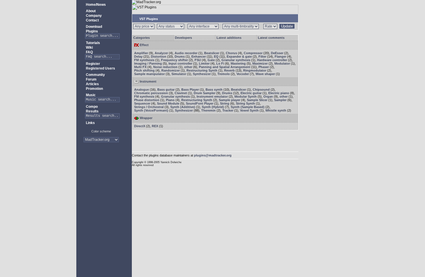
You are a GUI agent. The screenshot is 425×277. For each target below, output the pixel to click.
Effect (144, 45)
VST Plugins (148, 19)
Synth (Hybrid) (213, 107)
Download (93, 27)
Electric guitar (251, 93)
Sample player (229, 100)
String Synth (245, 103)
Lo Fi (220, 63)
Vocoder (242, 74)
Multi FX (140, 67)
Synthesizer (202, 74)
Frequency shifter (174, 60)
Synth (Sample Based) (248, 107)
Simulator (178, 74)
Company (93, 16)
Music (90, 95)
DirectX (139, 126)
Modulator (282, 63)
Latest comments (271, 37)
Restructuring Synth (201, 70)
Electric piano (278, 93)
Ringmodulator (254, 70)
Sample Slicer (257, 100)
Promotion (94, 89)
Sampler (280, 100)
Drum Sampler (204, 93)
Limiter (204, 63)
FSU (198, 60)
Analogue (141, 89)
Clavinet (181, 93)
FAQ (89, 52)
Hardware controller (272, 60)
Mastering (238, 63)
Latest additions (229, 37)
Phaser (263, 67)
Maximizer (260, 63)
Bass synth (214, 89)
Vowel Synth (249, 110)
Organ (268, 96)
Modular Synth (245, 96)
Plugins (91, 31)
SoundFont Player (199, 103)
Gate (211, 60)
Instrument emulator (212, 96)
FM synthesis (144, 60)
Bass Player (190, 89)
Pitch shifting (144, 70)
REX (155, 126)
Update (287, 26)
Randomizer (170, 70)
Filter (262, 56)
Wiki (89, 47)
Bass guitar (166, 89)
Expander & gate (239, 56)
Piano (170, 100)
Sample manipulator (149, 74)
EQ (216, 56)
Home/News (95, 5)
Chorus (231, 53)
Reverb (229, 70)
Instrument (147, 81)
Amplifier (141, 53)
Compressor (253, 53)
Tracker (227, 110)
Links (90, 123)
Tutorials (92, 43)
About (90, 11)
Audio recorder (186, 53)
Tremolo (223, 74)
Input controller (180, 63)
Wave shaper (265, 74)
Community (95, 75)
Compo (91, 107)
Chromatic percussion (151, 93)
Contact (92, 20)
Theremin (208, 110)
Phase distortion (146, 100)
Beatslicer (211, 53)
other (188, 67)
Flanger (280, 56)
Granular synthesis (235, 60)
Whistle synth (275, 110)
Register (92, 64)
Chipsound (261, 89)
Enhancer (198, 56)
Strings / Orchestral (149, 107)
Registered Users (100, 68)
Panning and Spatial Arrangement (224, 67)
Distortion (158, 56)
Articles (92, 84)
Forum (91, 79)
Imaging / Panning (148, 63)
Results (92, 111)
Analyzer (161, 53)
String (224, 103)
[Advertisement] (101, 165)
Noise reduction (165, 67)
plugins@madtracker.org (213, 155)
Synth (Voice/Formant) (151, 110)
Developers (183, 37)
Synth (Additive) (182, 107)
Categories (141, 37)
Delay (138, 56)
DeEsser (277, 53)
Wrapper (145, 118)
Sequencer (142, 103)
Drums (180, 56)
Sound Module (168, 103)
